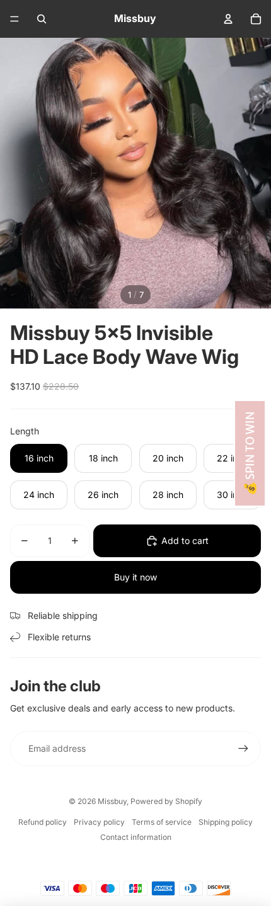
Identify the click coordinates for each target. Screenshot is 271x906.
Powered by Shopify (166, 801)
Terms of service (162, 822)
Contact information (135, 837)
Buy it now (135, 577)
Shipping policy (226, 822)
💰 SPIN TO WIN (250, 453)
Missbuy (112, 801)
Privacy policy (99, 822)
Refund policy (42, 822)
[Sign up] (243, 749)
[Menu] (14, 18)
